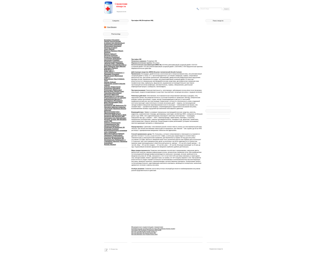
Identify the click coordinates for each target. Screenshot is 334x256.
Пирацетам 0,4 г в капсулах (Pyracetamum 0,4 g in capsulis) (115, 96)
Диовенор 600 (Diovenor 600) (114, 116)
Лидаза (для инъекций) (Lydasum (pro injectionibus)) (114, 42)
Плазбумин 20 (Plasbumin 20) (114, 127)
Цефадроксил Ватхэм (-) (113, 99)
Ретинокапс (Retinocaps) (113, 90)
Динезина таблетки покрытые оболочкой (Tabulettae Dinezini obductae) (115, 108)
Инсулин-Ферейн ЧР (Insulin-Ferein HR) (143, 233)
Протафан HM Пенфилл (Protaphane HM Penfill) (146, 230)
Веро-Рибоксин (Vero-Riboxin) (115, 66)
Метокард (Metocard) (111, 94)
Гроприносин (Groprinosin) (114, 137)
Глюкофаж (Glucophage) (113, 93)
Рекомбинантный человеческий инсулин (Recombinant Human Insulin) (153, 228)
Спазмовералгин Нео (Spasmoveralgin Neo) (111, 125)
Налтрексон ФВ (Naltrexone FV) (115, 105)
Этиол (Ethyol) (109, 49)
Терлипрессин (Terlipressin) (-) (115, 140)
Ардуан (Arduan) (110, 82)
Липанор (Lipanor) (110, 47)
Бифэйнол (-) (109, 69)
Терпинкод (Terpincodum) (113, 135)
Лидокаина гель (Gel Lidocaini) (115, 118)
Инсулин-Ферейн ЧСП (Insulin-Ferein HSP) (144, 234)
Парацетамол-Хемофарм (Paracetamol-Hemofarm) (113, 45)
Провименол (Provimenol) (113, 101)
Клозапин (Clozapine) (111, 40)
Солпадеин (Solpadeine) (112, 58)
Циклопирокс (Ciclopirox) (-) (114, 72)
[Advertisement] (217, 65)
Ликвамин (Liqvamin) (111, 74)
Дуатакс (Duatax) (110, 144)
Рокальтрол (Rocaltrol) (112, 88)
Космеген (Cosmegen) (112, 57)
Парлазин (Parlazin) (111, 68)
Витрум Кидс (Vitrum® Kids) (114, 91)
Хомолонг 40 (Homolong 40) (114, 138)
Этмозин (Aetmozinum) (112, 87)
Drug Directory (112, 27)
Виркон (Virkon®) (110, 54)
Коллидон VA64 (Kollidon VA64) (115, 115)
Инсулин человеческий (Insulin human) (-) (144, 231)
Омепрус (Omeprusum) (112, 122)
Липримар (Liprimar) (111, 129)
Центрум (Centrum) (111, 55)
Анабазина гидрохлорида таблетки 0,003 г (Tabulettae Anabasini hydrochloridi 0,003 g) (115, 63)
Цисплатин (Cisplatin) (112, 60)
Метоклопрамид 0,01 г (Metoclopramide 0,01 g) (112, 112)
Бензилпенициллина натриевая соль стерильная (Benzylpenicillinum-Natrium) (115, 132)
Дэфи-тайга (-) (109, 71)
